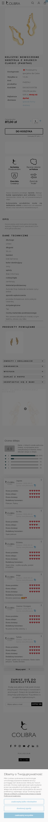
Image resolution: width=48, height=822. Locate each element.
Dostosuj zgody (24, 808)
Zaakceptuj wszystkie (24, 815)
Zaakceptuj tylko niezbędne (24, 802)
